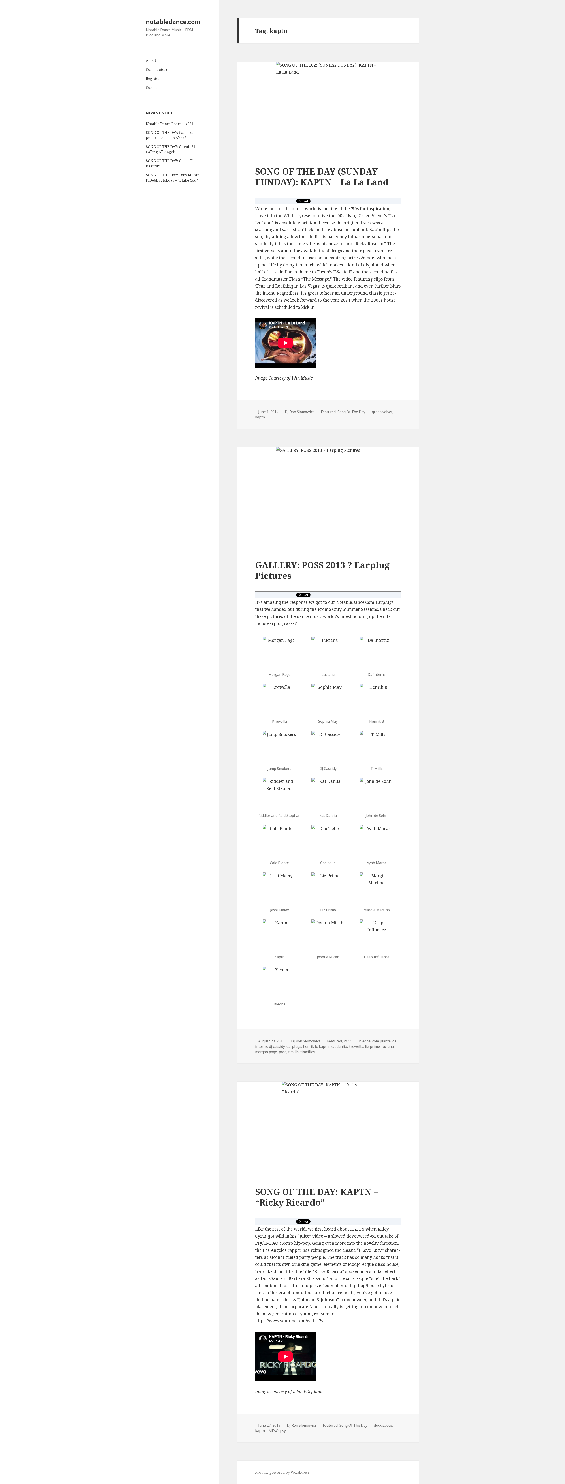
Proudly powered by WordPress (282, 1472)
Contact (152, 87)
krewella (356, 1046)
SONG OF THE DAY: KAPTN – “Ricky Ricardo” (316, 1197)
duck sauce (383, 1425)
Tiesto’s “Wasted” (334, 272)
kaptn (260, 417)
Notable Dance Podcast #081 (169, 123)
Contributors (157, 69)
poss (282, 1051)
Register (153, 78)
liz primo (372, 1046)
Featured (328, 411)
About (151, 60)
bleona (365, 1041)
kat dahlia (338, 1046)
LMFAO (272, 1430)
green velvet (382, 411)
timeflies (307, 1051)
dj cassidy (277, 1046)
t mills (293, 1051)
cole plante (381, 1041)
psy (283, 1430)
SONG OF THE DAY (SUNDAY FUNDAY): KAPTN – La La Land (322, 176)
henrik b (310, 1046)
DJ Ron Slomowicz (299, 411)
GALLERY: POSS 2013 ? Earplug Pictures (322, 570)
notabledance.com (173, 22)
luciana (388, 1046)
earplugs (293, 1046)
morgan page (266, 1051)
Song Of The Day (351, 411)
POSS (348, 1041)
